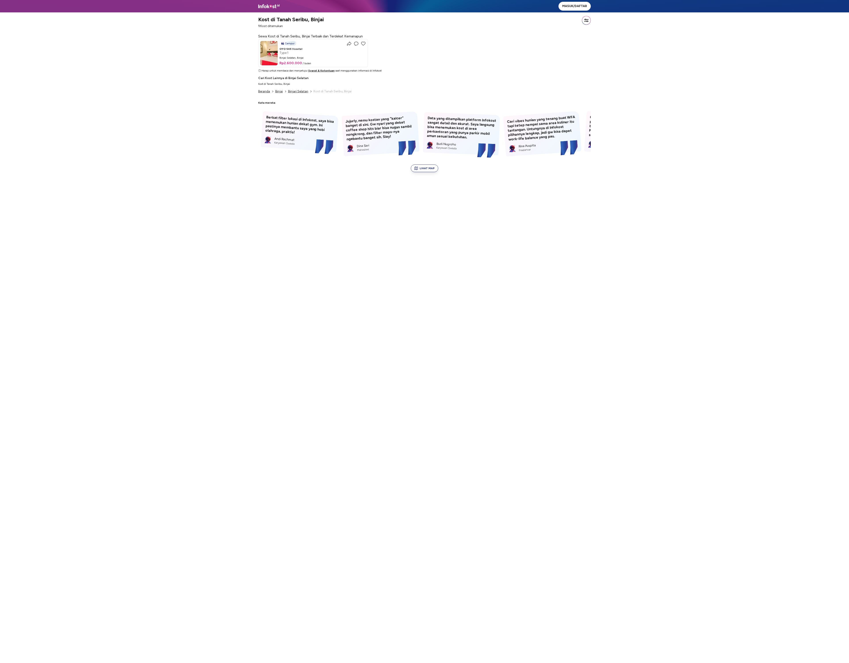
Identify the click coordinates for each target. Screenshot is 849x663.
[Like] (363, 43)
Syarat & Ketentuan (321, 70)
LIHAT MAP (427, 168)
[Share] (349, 43)
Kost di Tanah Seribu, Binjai (274, 83)
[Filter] (586, 20)
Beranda (264, 91)
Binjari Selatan (298, 91)
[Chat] (356, 43)
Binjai (279, 91)
